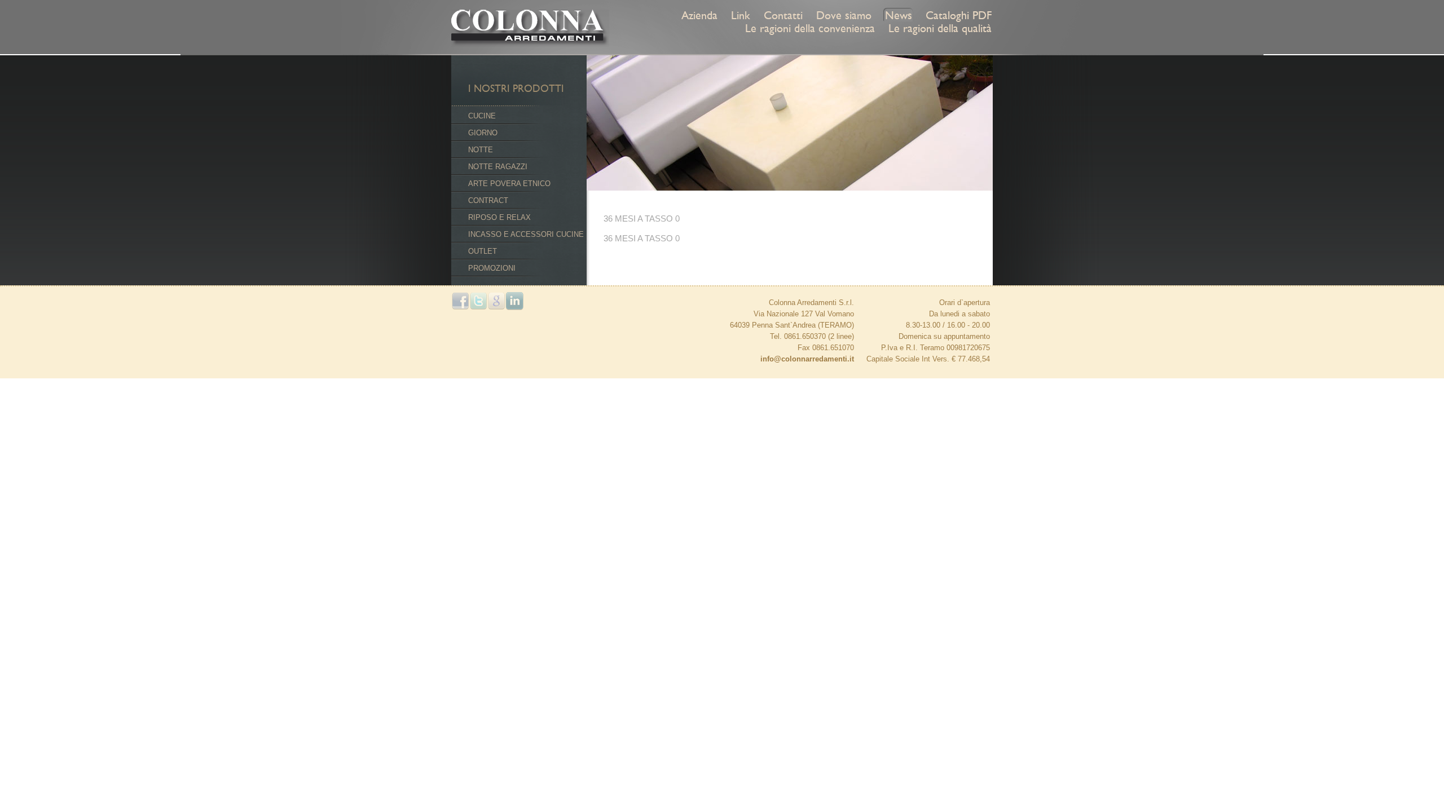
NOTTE (480, 149)
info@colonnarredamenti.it (807, 359)
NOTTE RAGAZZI (497, 166)
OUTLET (482, 251)
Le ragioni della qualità (940, 28)
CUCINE (482, 116)
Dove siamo (843, 15)
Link (740, 15)
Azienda (699, 15)
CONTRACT (488, 200)
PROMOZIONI (492, 268)
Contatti (783, 15)
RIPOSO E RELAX (499, 217)
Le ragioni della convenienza (810, 28)
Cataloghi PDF (959, 15)
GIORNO (483, 133)
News (898, 15)
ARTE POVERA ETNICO (509, 183)
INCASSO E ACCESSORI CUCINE (526, 234)
